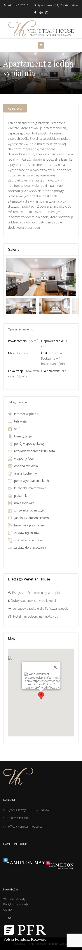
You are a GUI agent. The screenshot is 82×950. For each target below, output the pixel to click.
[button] (41, 696)
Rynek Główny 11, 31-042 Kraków (28, 810)
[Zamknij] (55, 667)
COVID (7, 910)
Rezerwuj (15, 108)
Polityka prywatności (16, 904)
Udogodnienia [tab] (18, 402)
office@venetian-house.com (26, 827)
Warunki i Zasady (14, 899)
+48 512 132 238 (17, 5)
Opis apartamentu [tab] (20, 329)
